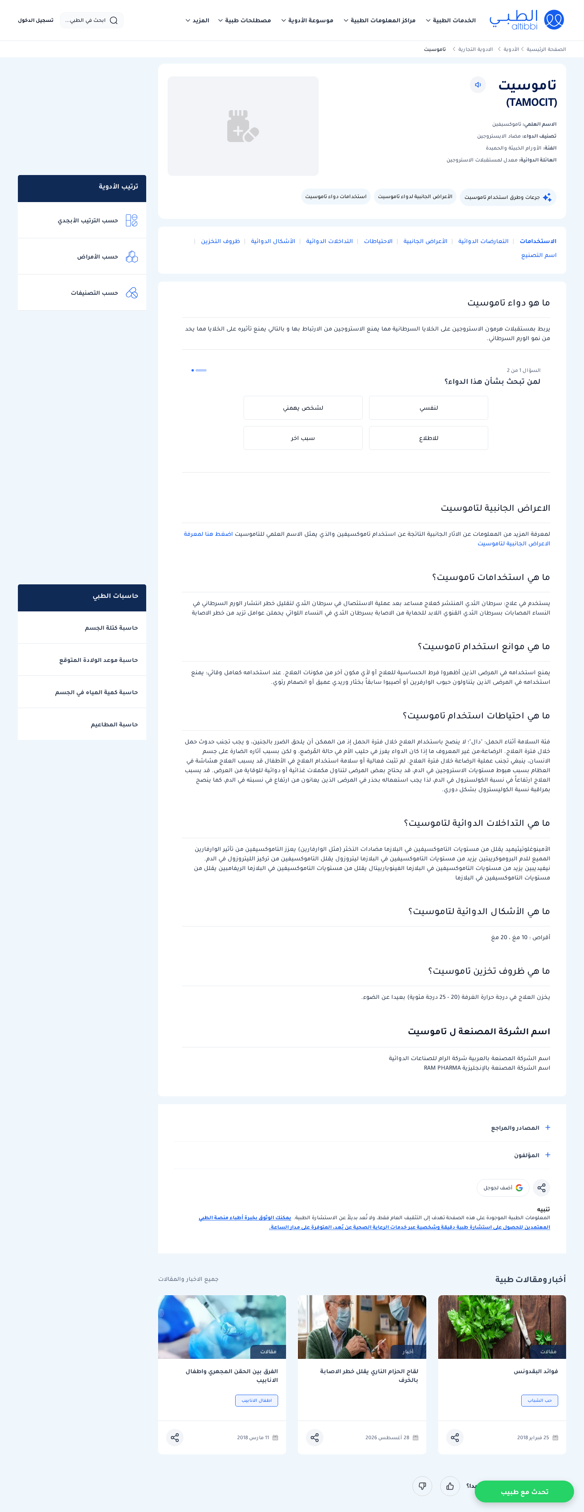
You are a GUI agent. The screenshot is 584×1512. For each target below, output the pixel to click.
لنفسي (429, 407)
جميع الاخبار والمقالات (188, 1279)
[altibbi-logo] (527, 20)
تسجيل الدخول (36, 20)
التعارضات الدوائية (483, 241)
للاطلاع (429, 438)
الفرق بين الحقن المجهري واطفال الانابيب (232, 1376)
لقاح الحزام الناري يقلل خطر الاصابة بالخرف (369, 1376)
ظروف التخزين (219, 241)
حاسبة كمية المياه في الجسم (96, 692)
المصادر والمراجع (515, 1128)
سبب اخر (303, 438)
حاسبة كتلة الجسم (111, 628)
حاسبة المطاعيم (114, 724)
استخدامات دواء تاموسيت (336, 196)
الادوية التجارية (475, 49)
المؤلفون (527, 1155)
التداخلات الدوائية (329, 241)
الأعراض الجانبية (424, 241)
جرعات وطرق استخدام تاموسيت (502, 197)
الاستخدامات (537, 241)
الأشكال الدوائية (272, 241)
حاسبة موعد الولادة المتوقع (98, 660)
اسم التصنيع (539, 255)
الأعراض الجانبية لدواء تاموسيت (415, 196)
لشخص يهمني (303, 407)
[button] (450, 20)
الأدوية (511, 49)
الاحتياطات (377, 241)
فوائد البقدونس (536, 1371)
